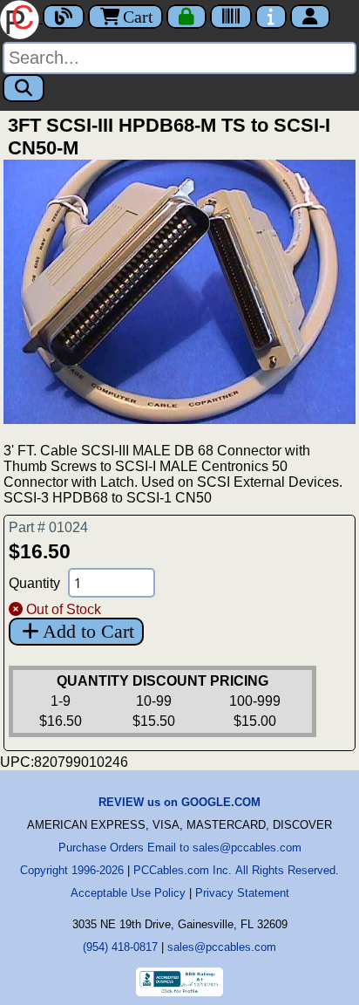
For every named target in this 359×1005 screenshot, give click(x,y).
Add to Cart (88, 631)
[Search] (23, 88)
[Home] (21, 17)
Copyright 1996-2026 (72, 870)
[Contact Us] (271, 16)
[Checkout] (186, 16)
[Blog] (64, 16)
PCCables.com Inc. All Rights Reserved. (236, 870)
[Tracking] (231, 16)
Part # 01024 (48, 527)
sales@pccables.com (221, 947)
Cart (138, 16)
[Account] (310, 16)
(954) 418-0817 (120, 947)
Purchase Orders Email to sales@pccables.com (179, 847)
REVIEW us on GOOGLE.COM (179, 802)
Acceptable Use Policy (128, 892)
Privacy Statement (242, 892)
